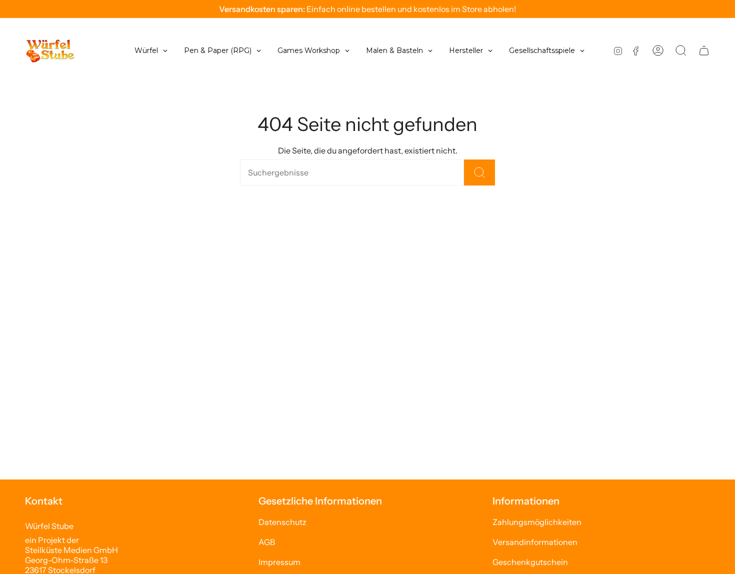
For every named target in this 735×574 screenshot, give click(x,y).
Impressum (279, 562)
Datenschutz (282, 522)
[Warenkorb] (704, 50)
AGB (266, 542)
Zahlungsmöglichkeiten (537, 522)
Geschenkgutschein (530, 562)
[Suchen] (479, 173)
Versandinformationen (535, 542)
